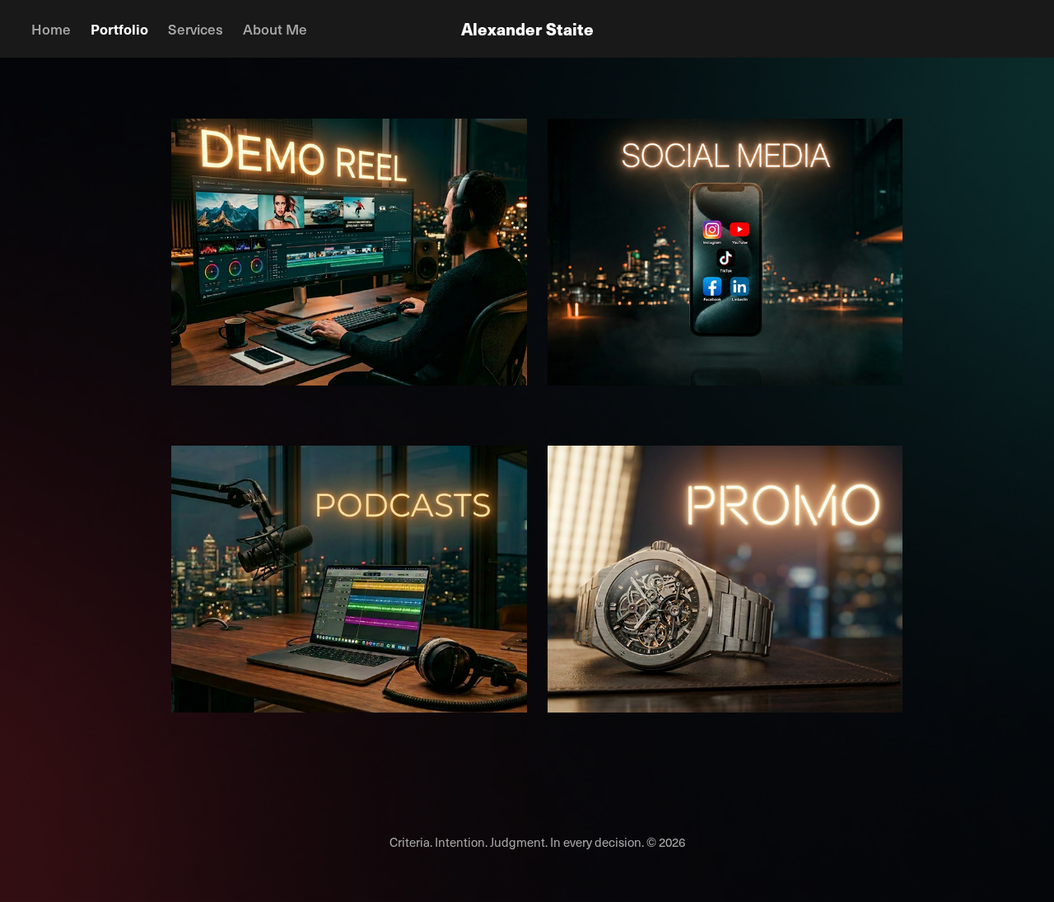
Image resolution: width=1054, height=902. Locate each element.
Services (195, 29)
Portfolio (119, 29)
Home (51, 29)
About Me (275, 29)
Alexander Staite (527, 28)
